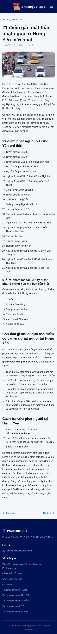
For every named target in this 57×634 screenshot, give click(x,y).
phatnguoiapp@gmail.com (17, 550)
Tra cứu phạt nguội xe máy (15, 611)
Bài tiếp (49, 513)
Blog (34, 45)
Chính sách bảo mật (12, 579)
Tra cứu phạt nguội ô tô (13, 606)
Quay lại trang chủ (12, 19)
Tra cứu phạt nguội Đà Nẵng (15, 600)
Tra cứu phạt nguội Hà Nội (14, 590)
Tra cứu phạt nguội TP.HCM (15, 595)
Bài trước (8, 513)
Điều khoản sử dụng (12, 573)
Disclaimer (7, 584)
